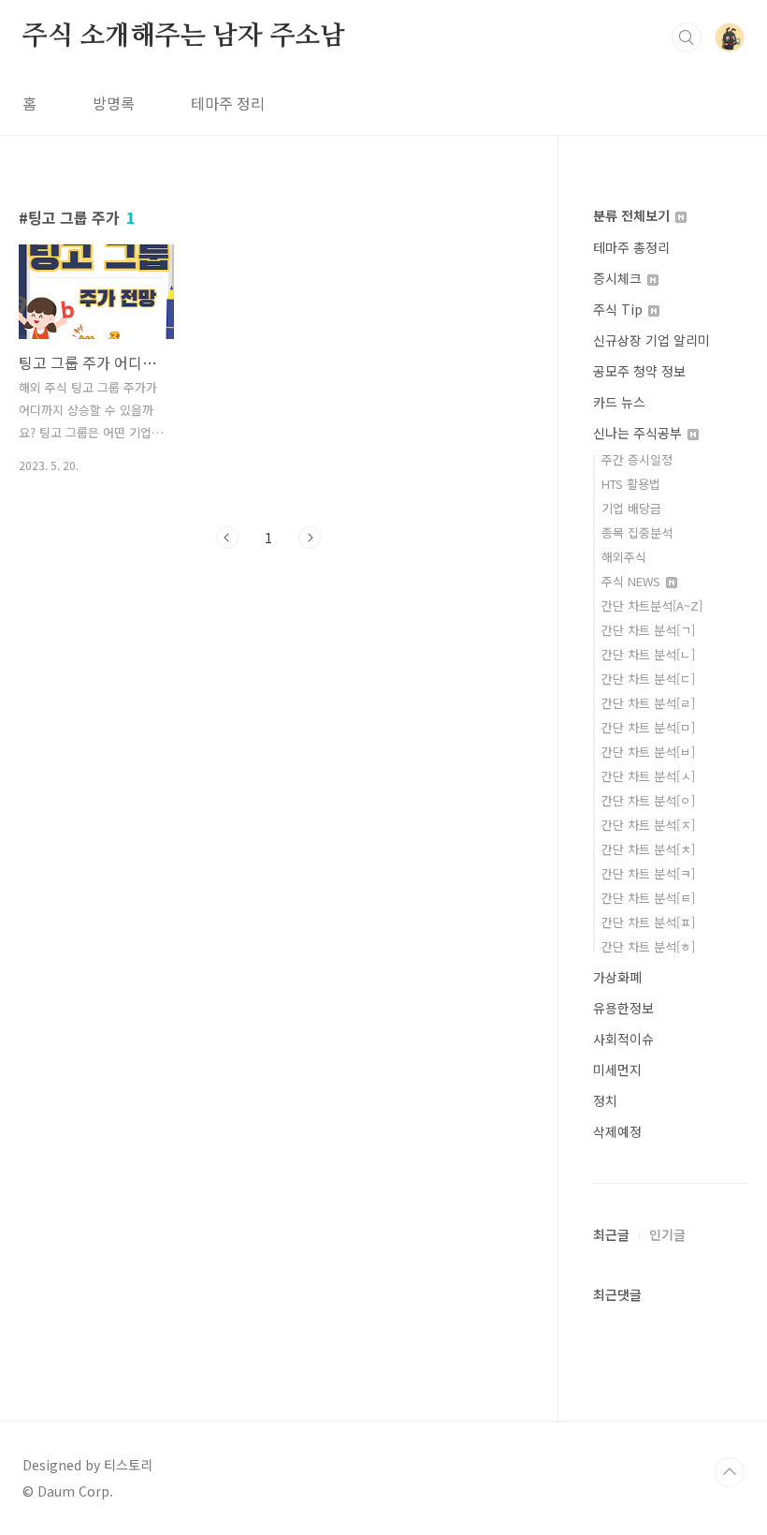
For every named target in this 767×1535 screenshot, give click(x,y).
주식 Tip (619, 309)
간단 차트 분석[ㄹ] (648, 703)
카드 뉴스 (619, 401)
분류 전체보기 (633, 215)
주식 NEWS (632, 581)
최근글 (611, 1234)
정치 (605, 1100)
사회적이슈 (623, 1038)
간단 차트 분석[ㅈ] (648, 825)
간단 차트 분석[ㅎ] (648, 946)
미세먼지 (617, 1069)
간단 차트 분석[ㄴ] (648, 654)
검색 (687, 37)
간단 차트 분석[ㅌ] (648, 898)
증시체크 (619, 278)
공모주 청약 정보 (639, 371)
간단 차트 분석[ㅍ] (648, 922)
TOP (730, 1472)
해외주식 (623, 557)
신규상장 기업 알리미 (651, 340)
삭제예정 (617, 1131)
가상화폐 (617, 976)
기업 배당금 (631, 508)
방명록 (114, 103)
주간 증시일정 (637, 459)
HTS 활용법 (630, 484)
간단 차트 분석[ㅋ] (648, 873)
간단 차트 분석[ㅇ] (648, 800)
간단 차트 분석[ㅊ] (648, 849)
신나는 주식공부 (639, 432)
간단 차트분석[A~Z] (651, 605)
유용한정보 (623, 1007)
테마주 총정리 (631, 247)
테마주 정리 (228, 103)
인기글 (667, 1234)
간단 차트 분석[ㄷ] (648, 678)
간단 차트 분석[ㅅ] (648, 776)
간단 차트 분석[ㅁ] (648, 727)
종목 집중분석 (637, 532)
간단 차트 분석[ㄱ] (648, 630)
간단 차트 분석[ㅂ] (648, 751)
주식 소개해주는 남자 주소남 (183, 36)
